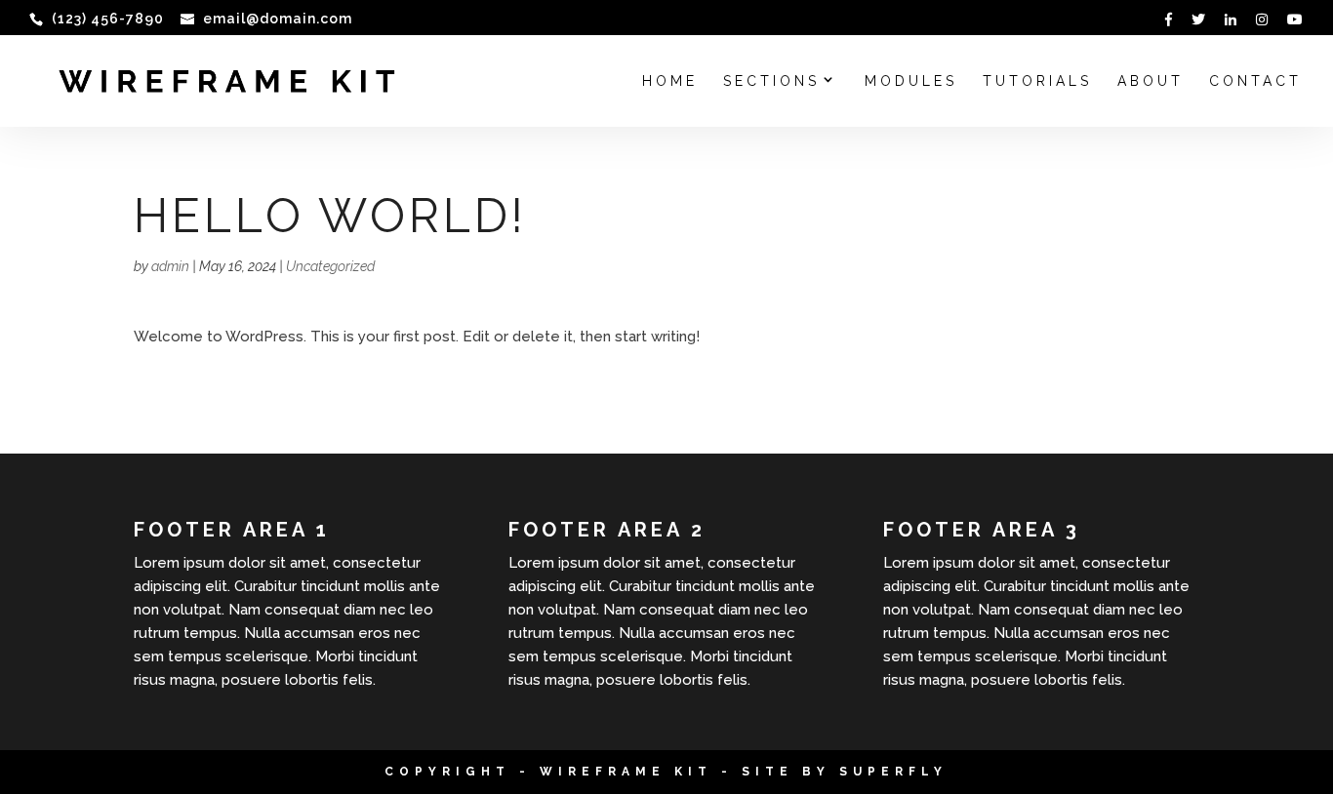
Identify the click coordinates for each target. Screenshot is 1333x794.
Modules (911, 81)
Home (670, 81)
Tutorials (1037, 81)
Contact (1255, 81)
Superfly (893, 771)
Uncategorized (330, 266)
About (1150, 81)
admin (170, 266)
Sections (771, 81)
